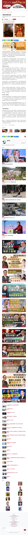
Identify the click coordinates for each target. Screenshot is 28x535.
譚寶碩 (7, 409)
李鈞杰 (11, 22)
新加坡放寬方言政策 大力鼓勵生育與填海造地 (7, 235)
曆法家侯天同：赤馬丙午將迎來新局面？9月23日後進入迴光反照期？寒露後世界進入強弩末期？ (13, 268)
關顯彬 (7, 420)
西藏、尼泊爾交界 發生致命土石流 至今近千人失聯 (8, 217)
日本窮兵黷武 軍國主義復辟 (10, 461)
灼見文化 (14, 19)
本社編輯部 (4, 218)
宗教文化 (13, 22)
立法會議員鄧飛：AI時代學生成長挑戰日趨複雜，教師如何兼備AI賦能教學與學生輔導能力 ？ (13, 283)
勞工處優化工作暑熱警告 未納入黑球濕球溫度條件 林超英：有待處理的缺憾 (11, 199)
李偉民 (7, 473)
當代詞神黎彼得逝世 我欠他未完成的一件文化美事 (12, 472)
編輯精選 (6, 19)
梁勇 (7, 454)
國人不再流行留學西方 (9, 446)
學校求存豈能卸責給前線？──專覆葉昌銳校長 (12, 416)
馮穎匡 (7, 469)
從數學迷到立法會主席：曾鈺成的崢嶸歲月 (11, 442)
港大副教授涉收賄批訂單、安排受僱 (11, 412)
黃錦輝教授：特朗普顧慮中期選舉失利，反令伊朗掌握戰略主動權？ (10, 253)
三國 (5, 22)
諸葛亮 (3, 22)
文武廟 (7, 22)
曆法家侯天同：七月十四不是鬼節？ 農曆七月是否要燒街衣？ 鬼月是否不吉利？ (12, 387)
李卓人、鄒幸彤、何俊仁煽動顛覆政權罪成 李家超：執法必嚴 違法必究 (14, 427)
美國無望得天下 (8, 476)
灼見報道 (3, 216)
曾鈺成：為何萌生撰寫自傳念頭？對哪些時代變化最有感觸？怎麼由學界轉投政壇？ (12, 312)
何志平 (7, 439)
